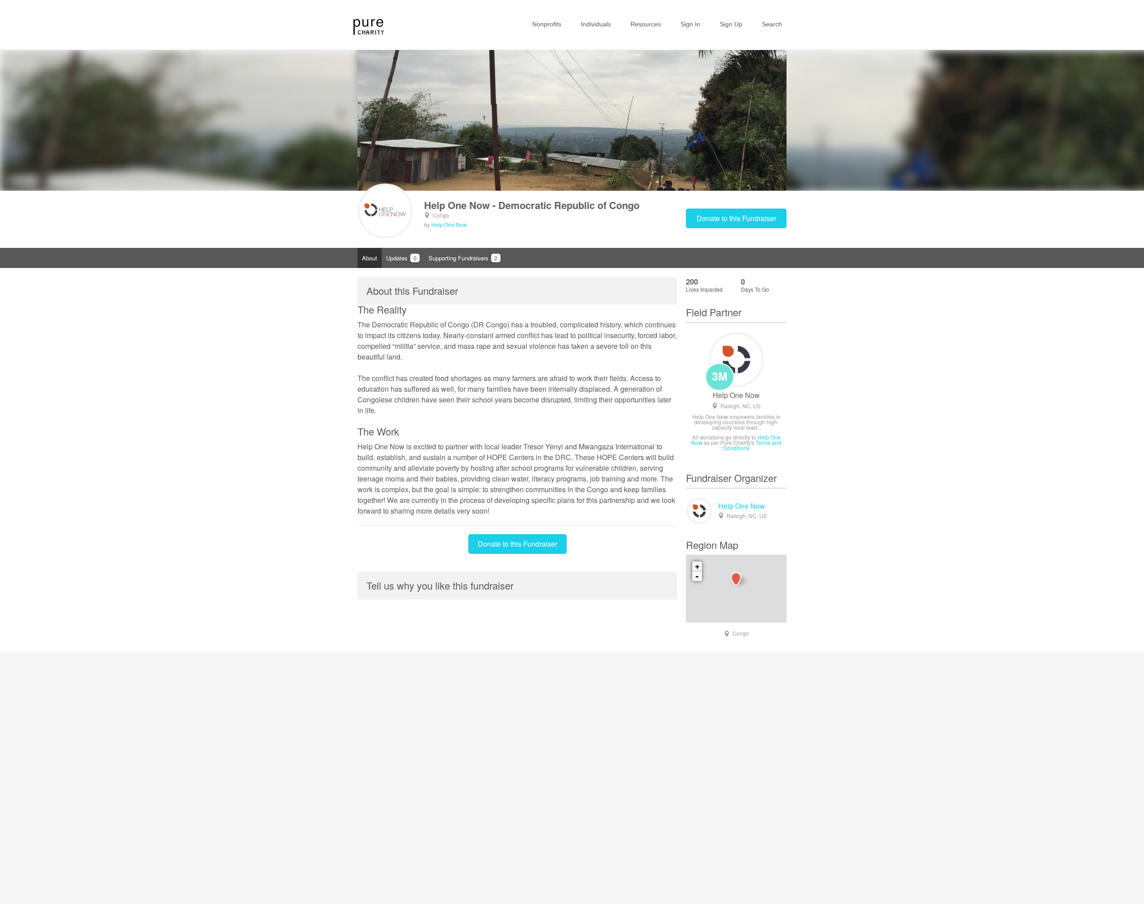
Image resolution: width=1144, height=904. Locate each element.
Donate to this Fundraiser (736, 218)
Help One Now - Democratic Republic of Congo (531, 205)
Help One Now (449, 224)
